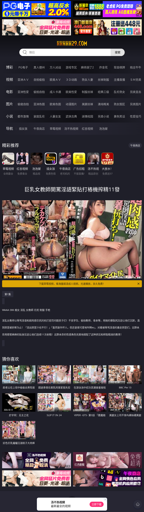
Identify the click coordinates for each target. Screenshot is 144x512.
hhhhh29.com (72, 43)
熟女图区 (119, 104)
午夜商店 (39, 129)
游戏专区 (71, 67)
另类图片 (135, 104)
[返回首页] (137, 504)
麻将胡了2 (87, 67)
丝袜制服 (103, 80)
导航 (9, 128)
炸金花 (103, 67)
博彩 (9, 67)
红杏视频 (87, 129)
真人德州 (39, 67)
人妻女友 (55, 116)
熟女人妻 (87, 80)
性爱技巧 (135, 116)
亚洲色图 (39, 104)
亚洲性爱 (23, 92)
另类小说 (103, 116)
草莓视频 (55, 129)
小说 (9, 116)
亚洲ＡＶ (23, 80)
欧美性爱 (71, 92)
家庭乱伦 (39, 116)
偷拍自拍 (39, 92)
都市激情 (23, 116)
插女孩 (23, 129)
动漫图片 (71, 104)
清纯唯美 (103, 104)
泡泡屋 (103, 129)
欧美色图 (55, 104)
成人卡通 (55, 92)
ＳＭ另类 (135, 80)
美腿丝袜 (87, 104)
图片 (9, 104)
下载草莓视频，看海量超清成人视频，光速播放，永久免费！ (72, 283)
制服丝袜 (87, 92)
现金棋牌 (119, 67)
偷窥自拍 (23, 104)
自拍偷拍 (39, 80)
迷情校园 (87, 116)
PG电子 (23, 67)
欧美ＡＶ (55, 80)
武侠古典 (71, 116)
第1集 (8, 294)
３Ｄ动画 (71, 80)
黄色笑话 (119, 116)
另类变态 (135, 92)
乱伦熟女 (119, 92)
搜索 (117, 52)
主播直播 (119, 80)
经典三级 (103, 92)
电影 (9, 91)
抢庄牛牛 (135, 67)
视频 (9, 79)
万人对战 (55, 67)
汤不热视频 (71, 129)
